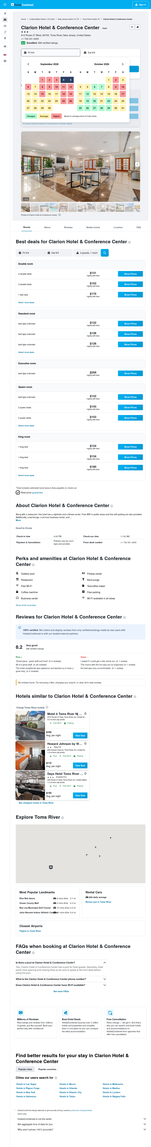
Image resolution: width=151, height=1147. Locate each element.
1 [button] (42, 79)
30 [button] (49, 108)
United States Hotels (37, 19)
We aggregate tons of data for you (35, 1124)
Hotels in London (111, 1092)
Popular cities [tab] (25, 1069)
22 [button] (42, 101)
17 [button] (56, 94)
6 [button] (28, 87)
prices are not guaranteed (81, 1110)
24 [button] (56, 101)
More (18, 520)
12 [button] (70, 87)
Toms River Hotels (90, 19)
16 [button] (49, 94)
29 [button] (42, 108)
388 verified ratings (48, 42)
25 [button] (63, 101)
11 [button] (63, 87)
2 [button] (49, 79)
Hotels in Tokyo (67, 1096)
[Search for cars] (5, 26)
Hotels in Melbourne (113, 1084)
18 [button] (63, 94)
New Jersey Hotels (65, 19)
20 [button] (28, 101)
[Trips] (5, 46)
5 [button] (70, 79)
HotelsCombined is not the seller (35, 1119)
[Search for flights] (5, 13)
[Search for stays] (5, 20)
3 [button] (56, 79)
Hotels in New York (25, 1092)
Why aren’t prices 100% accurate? (35, 1129)
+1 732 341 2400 (30, 38)
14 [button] (35, 94)
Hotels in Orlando (68, 1088)
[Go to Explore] (5, 38)
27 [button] (28, 108)
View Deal (80, 735)
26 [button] (70, 101)
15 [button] (42, 94)
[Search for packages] (5, 32)
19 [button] (70, 94)
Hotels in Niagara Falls (114, 1096)
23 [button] (49, 101)
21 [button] (35, 101)
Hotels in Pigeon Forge (28, 1088)
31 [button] (123, 108)
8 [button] (42, 87)
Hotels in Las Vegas (26, 1084)
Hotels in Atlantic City (71, 1092)
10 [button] (56, 87)
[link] (36, 803)
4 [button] (63, 79)
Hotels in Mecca (68, 1084)
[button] (5, 4)
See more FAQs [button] (61, 991)
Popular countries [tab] (47, 1069)
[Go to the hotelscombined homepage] (22, 4)
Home (23, 19)
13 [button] (28, 94)
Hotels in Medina (111, 1088)
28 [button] (35, 108)
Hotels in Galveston (26, 1096)
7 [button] (35, 87)
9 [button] (49, 87)
